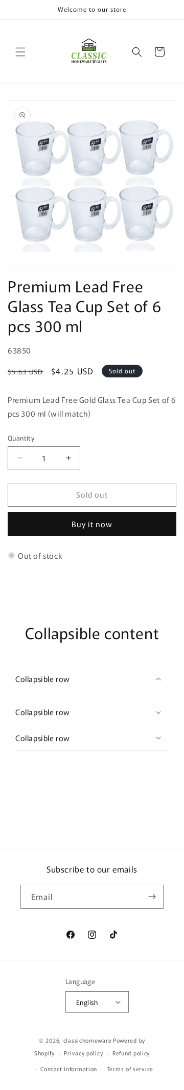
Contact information (68, 1069)
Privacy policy (83, 1053)
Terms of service (130, 1069)
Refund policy (131, 1053)
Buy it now (92, 524)
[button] (20, 52)
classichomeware (87, 1040)
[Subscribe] (152, 897)
